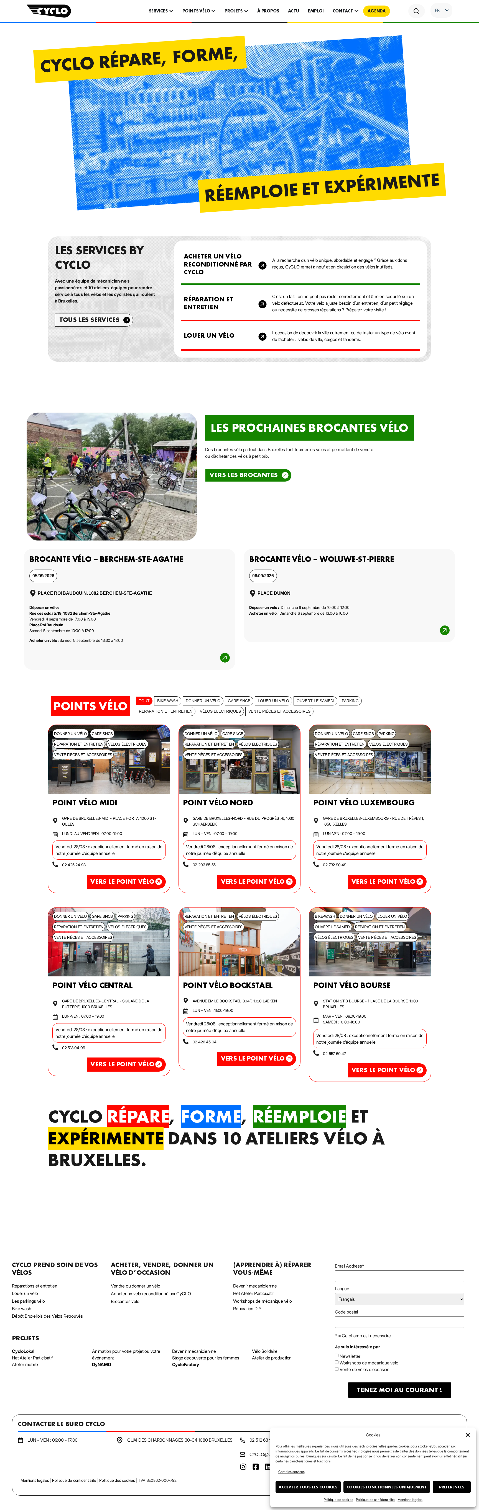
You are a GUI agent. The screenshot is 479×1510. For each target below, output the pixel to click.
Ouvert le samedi (315, 701)
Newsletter (350, 1356)
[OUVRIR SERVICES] (171, 11)
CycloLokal (23, 1351)
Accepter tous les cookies (308, 1487)
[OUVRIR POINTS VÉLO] (213, 11)
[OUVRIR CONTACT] (356, 11)
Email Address (349, 1266)
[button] (468, 1435)
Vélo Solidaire (264, 1351)
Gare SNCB (239, 701)
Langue (342, 1288)
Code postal (346, 1312)
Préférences (452, 1487)
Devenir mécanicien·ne (194, 1351)
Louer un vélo (273, 701)
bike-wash (167, 701)
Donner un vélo (203, 701)
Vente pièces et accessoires (279, 711)
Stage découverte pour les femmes (206, 1358)
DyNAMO (101, 1364)
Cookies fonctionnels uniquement (386, 1487)
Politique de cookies (338, 1500)
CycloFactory (185, 1364)
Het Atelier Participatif (32, 1358)
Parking (350, 701)
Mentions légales (410, 1500)
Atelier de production (272, 1358)
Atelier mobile (25, 1364)
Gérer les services (291, 1472)
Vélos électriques (220, 711)
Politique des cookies (117, 1480)
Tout (144, 701)
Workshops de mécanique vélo (369, 1363)
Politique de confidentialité (375, 1500)
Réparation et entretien (165, 711)
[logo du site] (49, 11)
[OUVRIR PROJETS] (246, 11)
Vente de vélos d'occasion (364, 1369)
